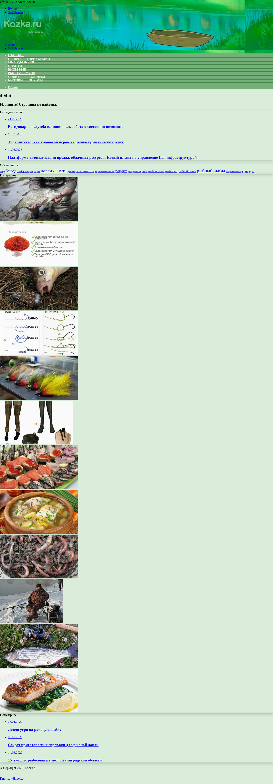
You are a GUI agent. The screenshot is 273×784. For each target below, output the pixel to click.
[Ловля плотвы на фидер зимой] (31, 622)
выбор (21, 171)
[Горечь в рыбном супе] (39, 264)
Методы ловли (21, 62)
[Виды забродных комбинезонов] (36, 443)
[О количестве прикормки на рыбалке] (39, 309)
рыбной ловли (187, 171)
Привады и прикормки (29, 58)
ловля (60, 170)
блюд (2, 171)
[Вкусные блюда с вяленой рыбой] (39, 488)
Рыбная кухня (21, 73)
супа (245, 171)
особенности (85, 171)
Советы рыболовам (26, 76)
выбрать (29, 171)
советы (237, 171)
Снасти (15, 66)
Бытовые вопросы (25, 80)
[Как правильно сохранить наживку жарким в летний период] (39, 577)
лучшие (71, 171)
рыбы (219, 170)
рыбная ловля (156, 171)
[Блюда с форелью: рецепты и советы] (39, 711)
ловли (46, 170)
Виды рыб (17, 69)
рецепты (134, 171)
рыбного (171, 171)
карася (37, 171)
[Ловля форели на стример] (39, 398)
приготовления (105, 171)
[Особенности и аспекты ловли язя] (39, 666)
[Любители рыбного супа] (39, 532)
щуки (251, 171)
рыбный (204, 170)
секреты (230, 171)
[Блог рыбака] (23, 38)
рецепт (121, 171)
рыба (144, 171)
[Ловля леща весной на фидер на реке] (39, 220)
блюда (11, 170)
